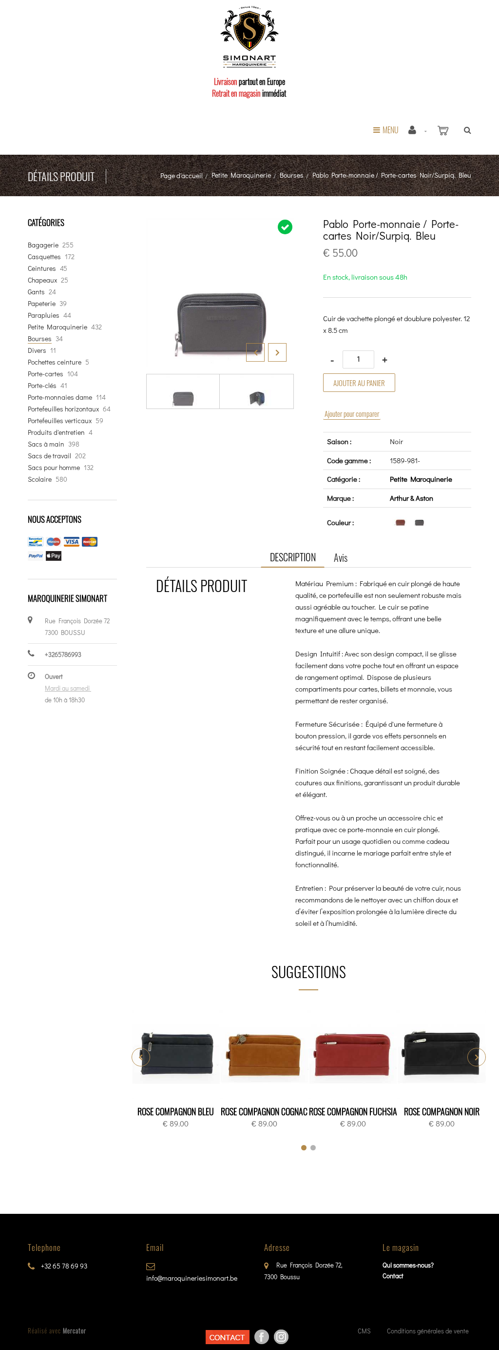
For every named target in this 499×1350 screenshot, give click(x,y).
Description (293, 557)
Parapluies (43, 315)
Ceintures (42, 268)
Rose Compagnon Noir (442, 1111)
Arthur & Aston (411, 498)
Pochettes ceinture (54, 362)
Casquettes (44, 256)
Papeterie (42, 303)
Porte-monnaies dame (60, 397)
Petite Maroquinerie (241, 175)
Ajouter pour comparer (352, 413)
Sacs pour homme (54, 467)
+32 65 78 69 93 (63, 1265)
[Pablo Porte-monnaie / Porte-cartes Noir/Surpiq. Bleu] (220, 225)
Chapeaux (42, 280)
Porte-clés (42, 385)
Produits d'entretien (56, 432)
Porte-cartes (45, 373)
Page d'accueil (181, 175)
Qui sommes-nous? (408, 1265)
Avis (340, 557)
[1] (304, 1147)
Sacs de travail (49, 455)
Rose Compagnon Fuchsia (353, 1111)
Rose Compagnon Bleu (175, 1111)
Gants (36, 291)
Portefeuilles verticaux (60, 420)
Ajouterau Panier (177, 1054)
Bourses (292, 175)
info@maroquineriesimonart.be (191, 1278)
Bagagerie (43, 244)
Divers (37, 350)
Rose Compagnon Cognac (264, 1111)
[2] (313, 1147)
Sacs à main (46, 444)
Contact (393, 1275)
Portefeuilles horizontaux (63, 408)
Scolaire (40, 479)
